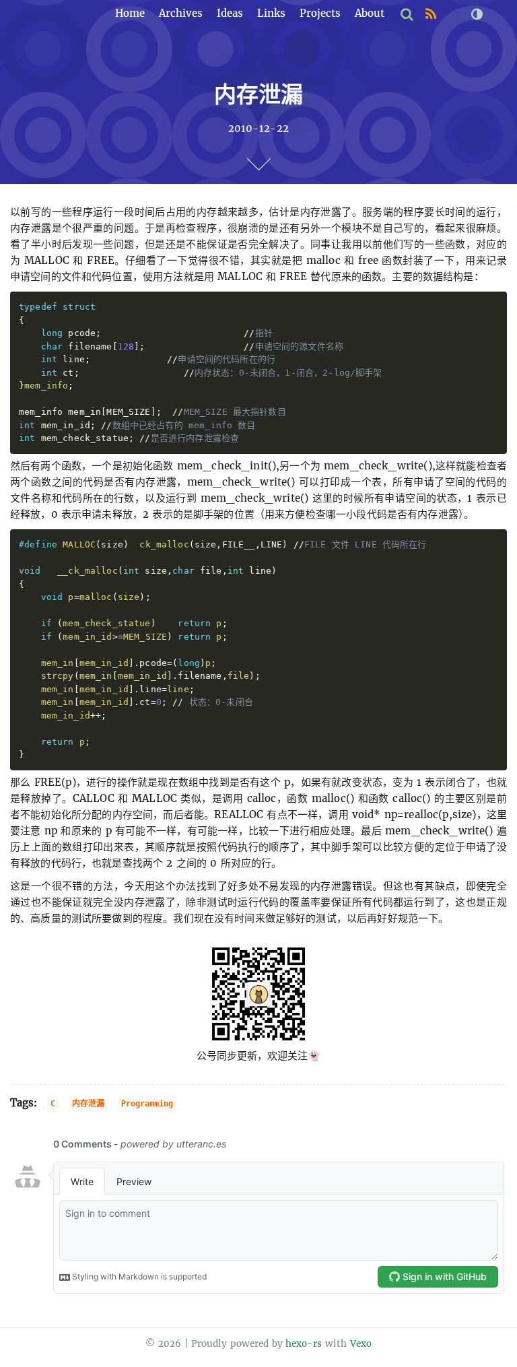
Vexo (361, 1343)
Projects (320, 13)
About (369, 13)
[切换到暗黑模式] (476, 14)
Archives (181, 13)
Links (271, 13)
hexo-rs (303, 1343)
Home (130, 13)
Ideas (230, 13)
